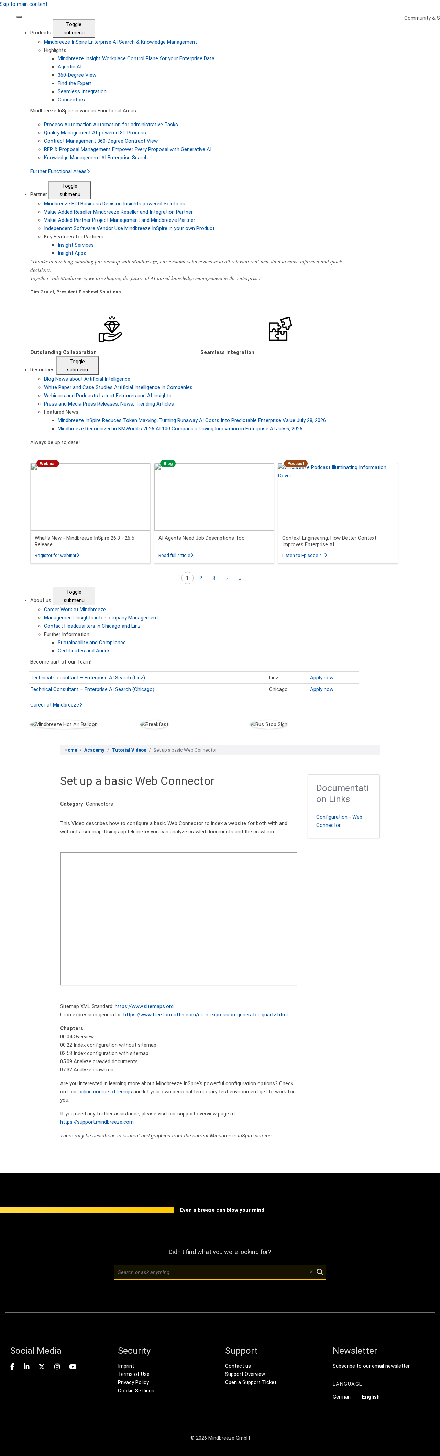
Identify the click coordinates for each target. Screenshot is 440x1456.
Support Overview (245, 1374)
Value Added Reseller (118, 212)
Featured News (61, 412)
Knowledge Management (96, 157)
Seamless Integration (82, 91)
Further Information (66, 634)
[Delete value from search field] (311, 1272)
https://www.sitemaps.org (144, 1006)
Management (101, 618)
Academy (94, 750)
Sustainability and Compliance (92, 642)
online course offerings (105, 1092)
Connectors (71, 100)
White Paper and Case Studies (118, 387)
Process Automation (111, 124)
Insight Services (76, 245)
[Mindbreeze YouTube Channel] (72, 1367)
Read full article (175, 555)
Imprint (126, 1366)
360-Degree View (77, 75)
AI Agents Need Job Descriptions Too (201, 538)
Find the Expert (75, 83)
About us (41, 600)
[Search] (320, 1272)
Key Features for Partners (73, 237)
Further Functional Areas (58, 171)
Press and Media (109, 404)
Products (41, 33)
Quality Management (95, 133)
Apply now (321, 678)
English (371, 1397)
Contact (92, 626)
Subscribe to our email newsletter (371, 1366)
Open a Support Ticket (250, 1382)
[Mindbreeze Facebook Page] (12, 1367)
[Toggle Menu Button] (19, 17)
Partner (39, 194)
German (342, 1397)
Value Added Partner (119, 220)
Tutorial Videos (129, 750)
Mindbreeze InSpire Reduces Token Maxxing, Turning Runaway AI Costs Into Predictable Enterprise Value (192, 420)
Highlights (55, 50)
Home (70, 750)
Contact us (238, 1366)
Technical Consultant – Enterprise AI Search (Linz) (87, 678)
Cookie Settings (136, 1391)
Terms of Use (134, 1374)
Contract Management (101, 141)
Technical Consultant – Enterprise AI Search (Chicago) (92, 689)
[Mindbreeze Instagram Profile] (57, 1367)
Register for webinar (57, 555)
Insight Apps (72, 253)
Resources (43, 370)
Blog (87, 379)
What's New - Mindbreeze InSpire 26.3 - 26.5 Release (84, 541)
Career (75, 609)
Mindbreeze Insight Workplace (136, 58)
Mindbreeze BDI (114, 204)
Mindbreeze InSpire (120, 42)
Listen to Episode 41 (304, 555)
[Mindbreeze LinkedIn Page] (26, 1367)
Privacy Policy (133, 1382)
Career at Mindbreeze (54, 705)
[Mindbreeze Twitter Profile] (42, 1367)
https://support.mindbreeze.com (97, 1122)
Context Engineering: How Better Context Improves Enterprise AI (329, 541)
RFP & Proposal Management (127, 149)
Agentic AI (69, 67)
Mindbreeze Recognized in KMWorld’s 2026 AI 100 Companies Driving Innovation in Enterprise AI (180, 428)
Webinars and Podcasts (108, 395)
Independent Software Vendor (129, 228)
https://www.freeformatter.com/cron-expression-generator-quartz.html (205, 1015)
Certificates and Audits (84, 651)
